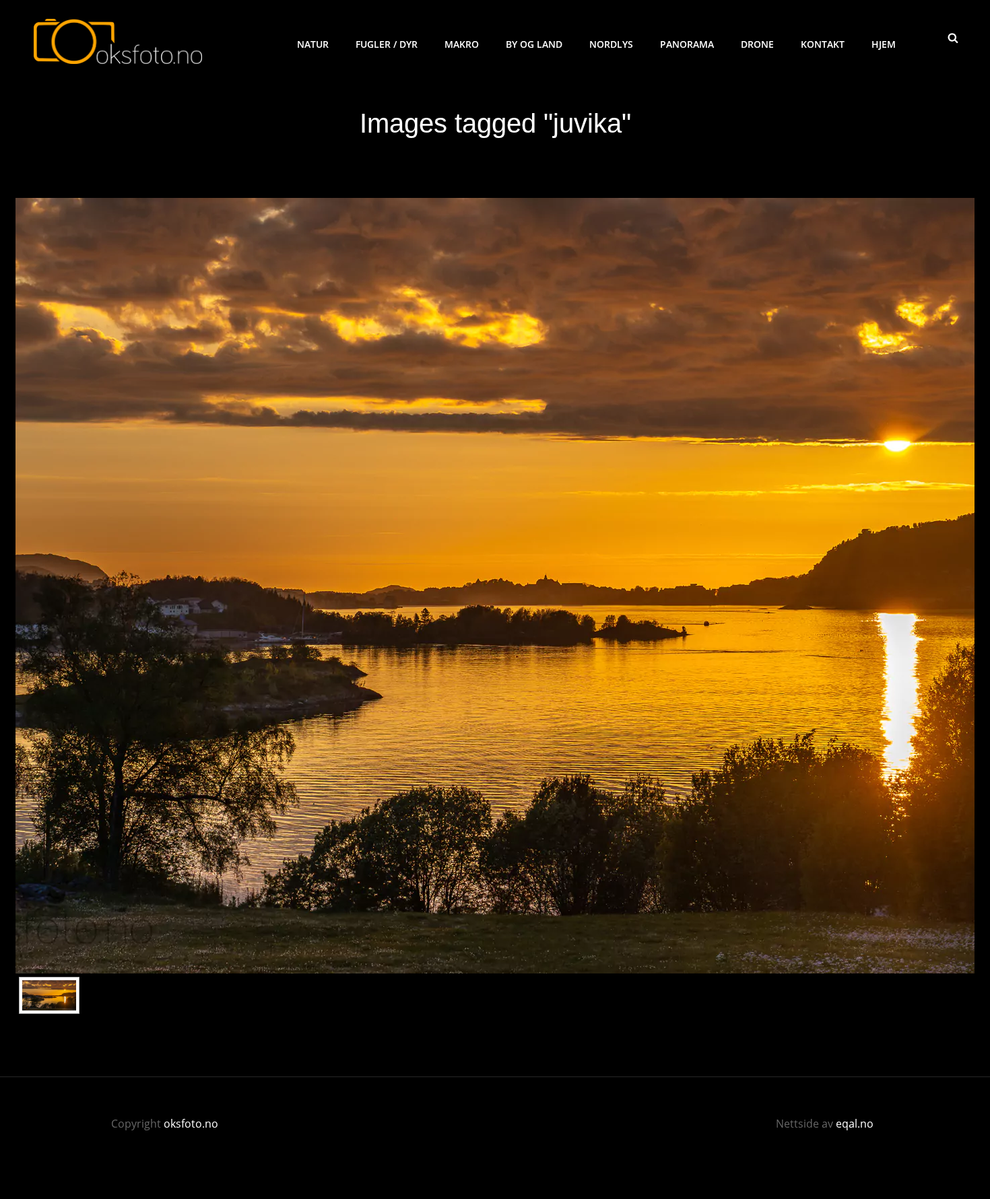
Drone (757, 44)
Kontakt (823, 44)
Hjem (883, 44)
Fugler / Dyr (387, 44)
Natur (313, 44)
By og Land (534, 44)
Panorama (687, 44)
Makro (461, 44)
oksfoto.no (191, 1123)
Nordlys (611, 44)
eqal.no (854, 1123)
